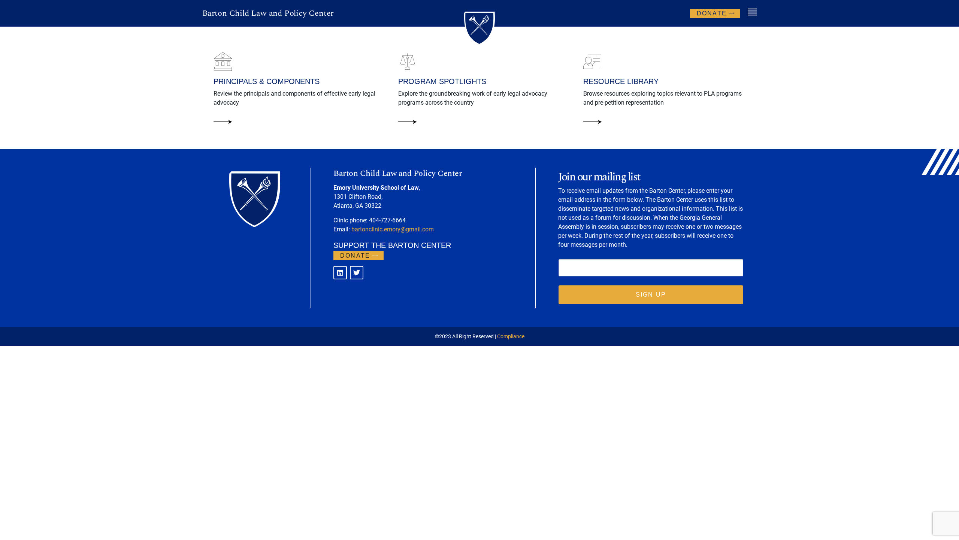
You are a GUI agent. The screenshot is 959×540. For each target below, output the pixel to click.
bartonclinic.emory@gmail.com (392, 229)
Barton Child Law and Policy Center (268, 13)
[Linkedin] (340, 272)
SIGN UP (651, 294)
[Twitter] (356, 272)
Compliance (510, 336)
